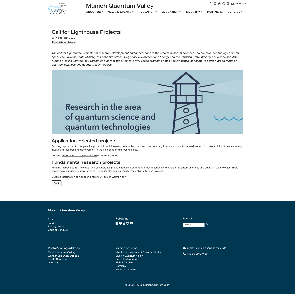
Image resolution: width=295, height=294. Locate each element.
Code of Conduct (58, 229)
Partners (215, 11)
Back (56, 183)
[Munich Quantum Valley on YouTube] (232, 3)
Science (62, 42)
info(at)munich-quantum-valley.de (206, 247)
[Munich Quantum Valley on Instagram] (223, 3)
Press (238, 3)
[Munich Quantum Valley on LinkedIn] (215, 3)
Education (170, 11)
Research (146, 11)
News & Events (120, 11)
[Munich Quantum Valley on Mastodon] (219, 3)
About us (94, 11)
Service (234, 11)
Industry (193, 11)
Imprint (52, 223)
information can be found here (79, 155)
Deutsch (188, 218)
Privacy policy (56, 226)
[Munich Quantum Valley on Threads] (228, 3)
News (54, 42)
